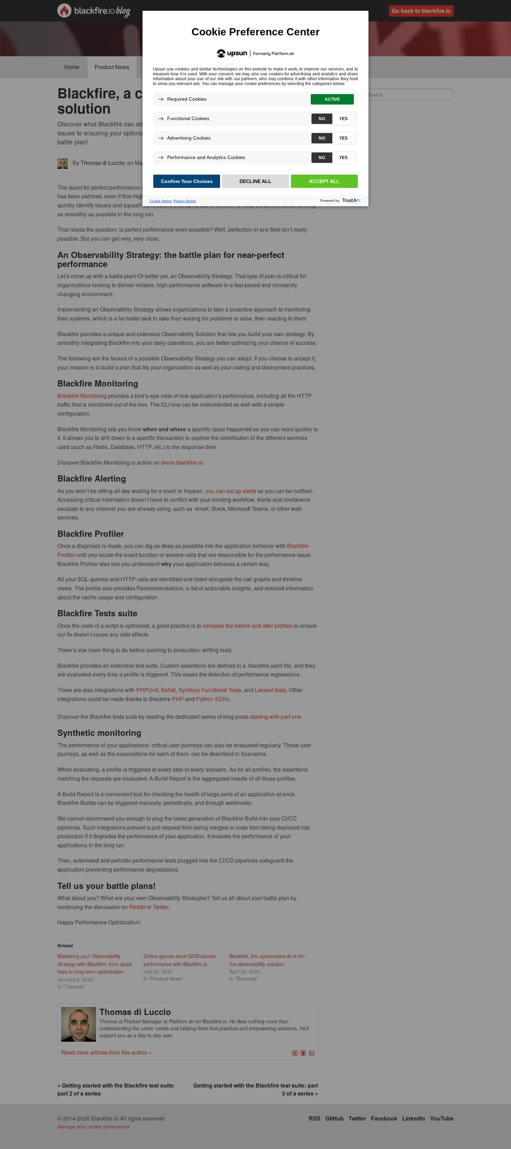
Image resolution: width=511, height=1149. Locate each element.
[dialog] (255, 108)
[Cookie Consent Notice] (255, 108)
